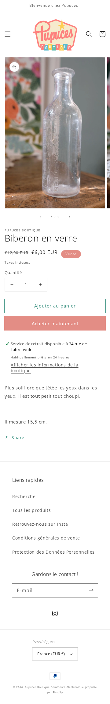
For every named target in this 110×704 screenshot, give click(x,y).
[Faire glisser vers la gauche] (40, 217)
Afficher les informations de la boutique (45, 367)
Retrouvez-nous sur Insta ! (41, 524)
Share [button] (18, 437)
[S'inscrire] (91, 590)
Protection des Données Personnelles (53, 552)
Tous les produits (31, 510)
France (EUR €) (51, 653)
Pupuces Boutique (37, 687)
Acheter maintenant (55, 323)
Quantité (13, 272)
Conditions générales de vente (46, 538)
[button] (7, 34)
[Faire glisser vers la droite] (69, 217)
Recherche (23, 496)
